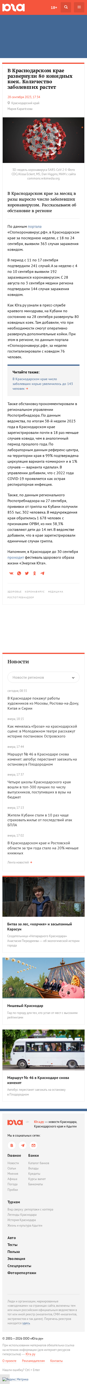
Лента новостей (18, 862)
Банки (33, 1155)
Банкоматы (35, 1184)
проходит (15, 557)
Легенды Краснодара (21, 1215)
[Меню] (79, 7)
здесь (26, 1323)
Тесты (12, 1244)
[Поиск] (65, 7)
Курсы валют (37, 1179)
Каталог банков (38, 1163)
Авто (11, 1237)
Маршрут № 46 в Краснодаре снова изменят (38, 1080)
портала (35, 226)
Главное (14, 1155)
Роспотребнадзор (20, 597)
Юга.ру (39, 1122)
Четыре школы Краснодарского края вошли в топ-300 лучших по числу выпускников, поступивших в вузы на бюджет (39, 789)
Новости (18, 662)
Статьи (11, 1168)
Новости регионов (28, 677)
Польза (13, 1251)
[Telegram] (22, 1145)
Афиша (12, 1179)
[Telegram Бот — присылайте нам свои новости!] (33, 1145)
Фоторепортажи (21, 1272)
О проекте (9, 1361)
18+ (54, 7)
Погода (12, 1184)
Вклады (33, 1168)
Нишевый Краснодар (25, 1005)
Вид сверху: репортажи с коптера (30, 1209)
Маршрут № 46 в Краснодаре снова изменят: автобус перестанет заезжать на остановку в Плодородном (42, 759)
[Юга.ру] (13, 7)
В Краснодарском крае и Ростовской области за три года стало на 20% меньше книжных (43, 847)
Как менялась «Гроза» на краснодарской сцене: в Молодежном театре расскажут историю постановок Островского (42, 731)
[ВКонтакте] (11, 1145)
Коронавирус (35, 591)
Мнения (12, 1174)
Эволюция (16, 1258)
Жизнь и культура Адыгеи (24, 1225)
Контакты (56, 1361)
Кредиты (34, 1174)
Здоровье (14, 591)
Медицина (55, 591)
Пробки (12, 1190)
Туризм (13, 1201)
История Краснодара (21, 1220)
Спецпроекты (19, 1266)
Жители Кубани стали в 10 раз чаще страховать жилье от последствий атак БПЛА (39, 820)
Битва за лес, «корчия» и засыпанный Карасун (39, 926)
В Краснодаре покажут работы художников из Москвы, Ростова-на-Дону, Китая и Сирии (43, 703)
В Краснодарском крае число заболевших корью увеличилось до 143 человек (43, 383)
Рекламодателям (33, 1361)
